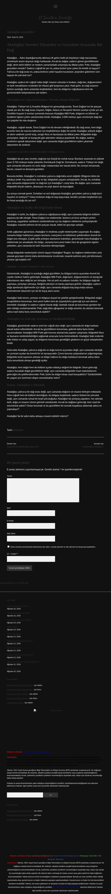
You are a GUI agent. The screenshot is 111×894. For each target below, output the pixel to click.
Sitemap (24, 583)
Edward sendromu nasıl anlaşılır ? (20, 685)
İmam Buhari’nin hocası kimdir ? (19, 620)
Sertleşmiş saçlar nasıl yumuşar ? (20, 641)
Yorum (9, 476)
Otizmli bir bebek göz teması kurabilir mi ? (23, 662)
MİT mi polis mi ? (13, 669)
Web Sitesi (11, 534)
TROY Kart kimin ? (14, 634)
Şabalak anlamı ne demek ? (18, 606)
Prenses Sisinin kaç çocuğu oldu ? (20, 655)
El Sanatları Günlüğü (55, 18)
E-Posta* (10, 521)
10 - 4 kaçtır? (12, 554)
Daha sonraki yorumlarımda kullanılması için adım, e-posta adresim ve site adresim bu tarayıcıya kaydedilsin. (53, 547)
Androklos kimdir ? (93, 446)
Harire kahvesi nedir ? (15, 703)
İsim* (9, 508)
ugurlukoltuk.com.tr (9, 583)
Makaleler (18, 430)
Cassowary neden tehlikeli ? (18, 694)
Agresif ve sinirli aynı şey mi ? (23, 446)
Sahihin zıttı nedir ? (14, 648)
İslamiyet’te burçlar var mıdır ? (18, 613)
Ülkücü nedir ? (12, 627)
